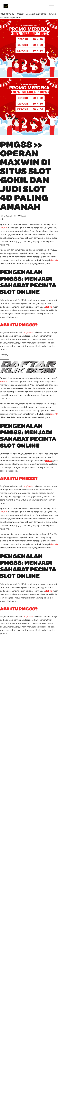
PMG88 (3, 13)
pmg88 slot (28, 332)
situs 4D (54, 260)
